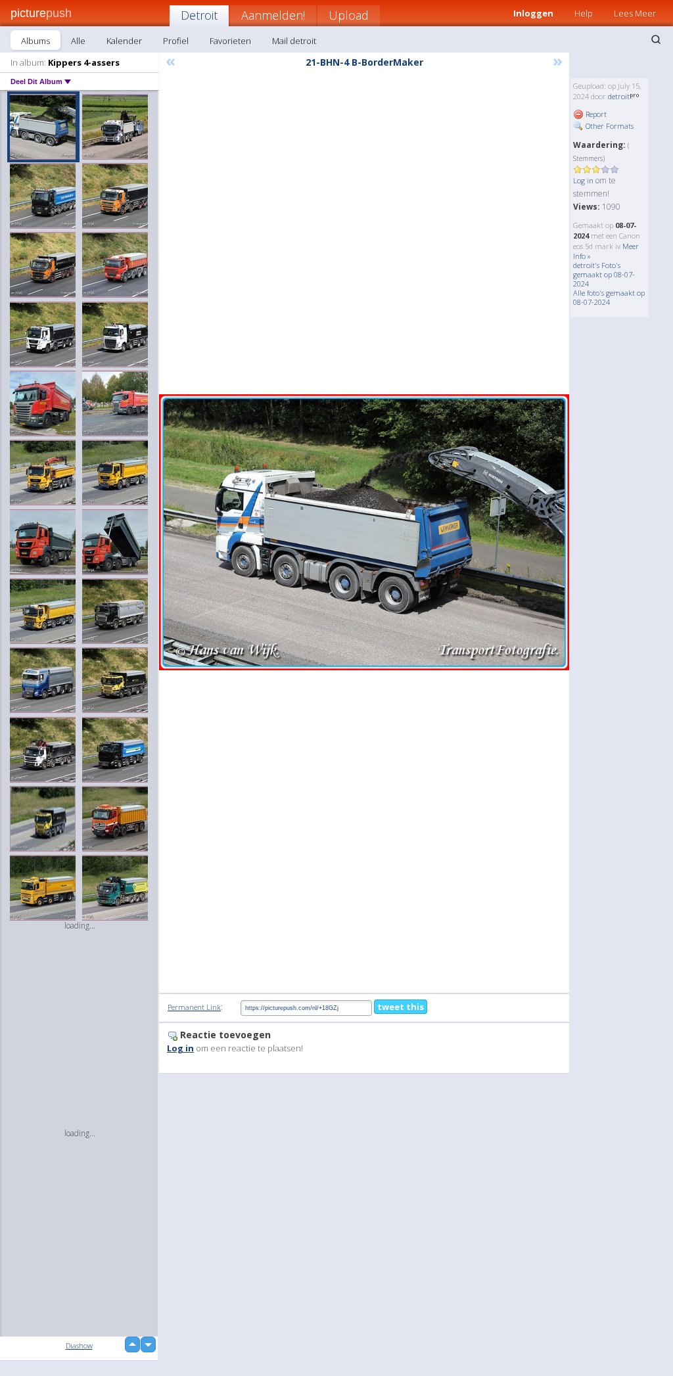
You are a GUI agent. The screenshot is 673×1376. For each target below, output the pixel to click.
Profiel (176, 41)
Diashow (79, 1345)
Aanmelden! (273, 15)
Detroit (199, 15)
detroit (619, 96)
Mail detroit (294, 41)
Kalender (124, 41)
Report (595, 114)
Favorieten (230, 41)
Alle (78, 41)
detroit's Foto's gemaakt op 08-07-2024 (604, 274)
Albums (35, 41)
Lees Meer (635, 13)
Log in (583, 180)
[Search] (655, 39)
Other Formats (609, 126)
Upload (349, 15)
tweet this (400, 1007)
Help (583, 13)
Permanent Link (194, 1007)
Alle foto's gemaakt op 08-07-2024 (609, 297)
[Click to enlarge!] (364, 532)
